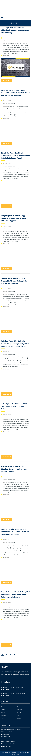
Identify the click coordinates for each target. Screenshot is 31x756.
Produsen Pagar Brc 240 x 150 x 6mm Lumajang (12, 687)
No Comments (6, 55)
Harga (2, 718)
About (2, 706)
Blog (18, 706)
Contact (19, 718)
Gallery (18, 715)
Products (3, 709)
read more (6, 80)
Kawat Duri (3, 715)
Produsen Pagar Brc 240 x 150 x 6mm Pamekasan (13, 693)
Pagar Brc (19, 709)
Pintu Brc (19, 712)
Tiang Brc (3, 712)
